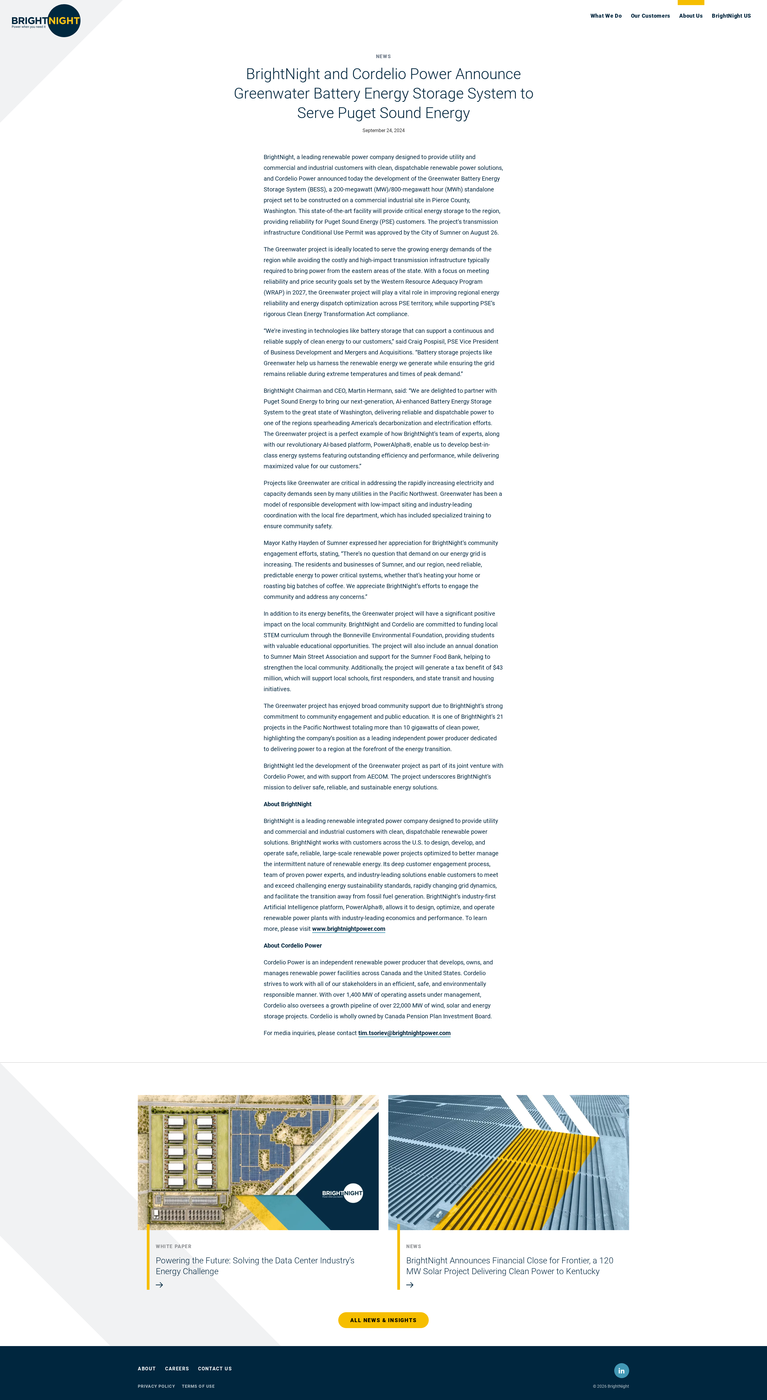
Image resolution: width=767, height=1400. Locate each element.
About (147, 1369)
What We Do (606, 16)
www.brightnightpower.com (348, 928)
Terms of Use (198, 1386)
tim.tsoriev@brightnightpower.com (404, 1033)
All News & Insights (383, 1320)
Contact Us (215, 1369)
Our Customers (650, 16)
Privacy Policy (156, 1386)
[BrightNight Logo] (46, 20)
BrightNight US (731, 16)
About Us (691, 16)
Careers (177, 1369)
